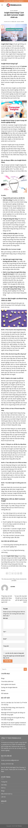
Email (5, 639)
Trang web (6, 646)
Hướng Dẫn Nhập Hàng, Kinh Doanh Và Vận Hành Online (12, 708)
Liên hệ (3, 797)
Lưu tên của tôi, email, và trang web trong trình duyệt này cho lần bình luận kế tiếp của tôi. (13, 655)
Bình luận (5, 618)
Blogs (12, 10)
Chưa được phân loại (7, 681)
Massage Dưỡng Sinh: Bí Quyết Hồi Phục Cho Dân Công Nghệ (13, 719)
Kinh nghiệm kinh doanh (8, 684)
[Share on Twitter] (12, 573)
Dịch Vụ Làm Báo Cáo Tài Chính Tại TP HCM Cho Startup (14, 703)
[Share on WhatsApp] (7, 573)
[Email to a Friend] (15, 573)
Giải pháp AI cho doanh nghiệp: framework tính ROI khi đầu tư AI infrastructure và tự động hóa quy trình (13, 725)
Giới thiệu (4, 785)
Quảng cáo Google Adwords (9, 687)
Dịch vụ (3, 788)
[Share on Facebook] (9, 573)
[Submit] (25, 669)
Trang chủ (4, 782)
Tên (4, 631)
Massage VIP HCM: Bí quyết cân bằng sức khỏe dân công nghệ (13, 713)
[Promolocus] (14, 5)
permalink (14, 580)
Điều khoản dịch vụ (6, 794)
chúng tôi (9, 58)
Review (16, 10)
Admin (22, 21)
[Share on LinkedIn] (21, 573)
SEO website (4, 693)
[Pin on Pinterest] (18, 573)
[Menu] (2, 5)
